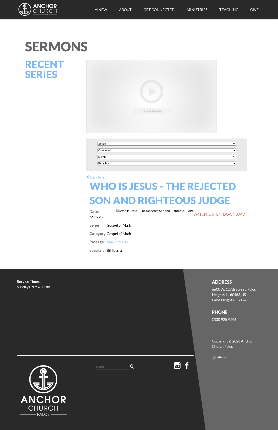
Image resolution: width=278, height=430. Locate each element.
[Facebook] (187, 365)
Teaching (228, 9)
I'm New (99, 9)
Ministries (197, 9)
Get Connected (159, 9)
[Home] (43, 391)
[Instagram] (177, 365)
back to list (98, 177)
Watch (200, 214)
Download (234, 214)
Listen (215, 214)
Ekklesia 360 (220, 358)
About (125, 9)
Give (254, 9)
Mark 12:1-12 (117, 242)
